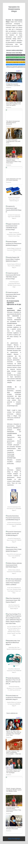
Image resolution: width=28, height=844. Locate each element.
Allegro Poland (12, 838)
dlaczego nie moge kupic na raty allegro (16, 62)
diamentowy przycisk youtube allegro (15, 55)
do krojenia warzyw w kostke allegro (15, 57)
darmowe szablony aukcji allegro (14, 50)
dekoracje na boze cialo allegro (14, 52)
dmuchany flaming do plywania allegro (16, 64)
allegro (18, 838)
